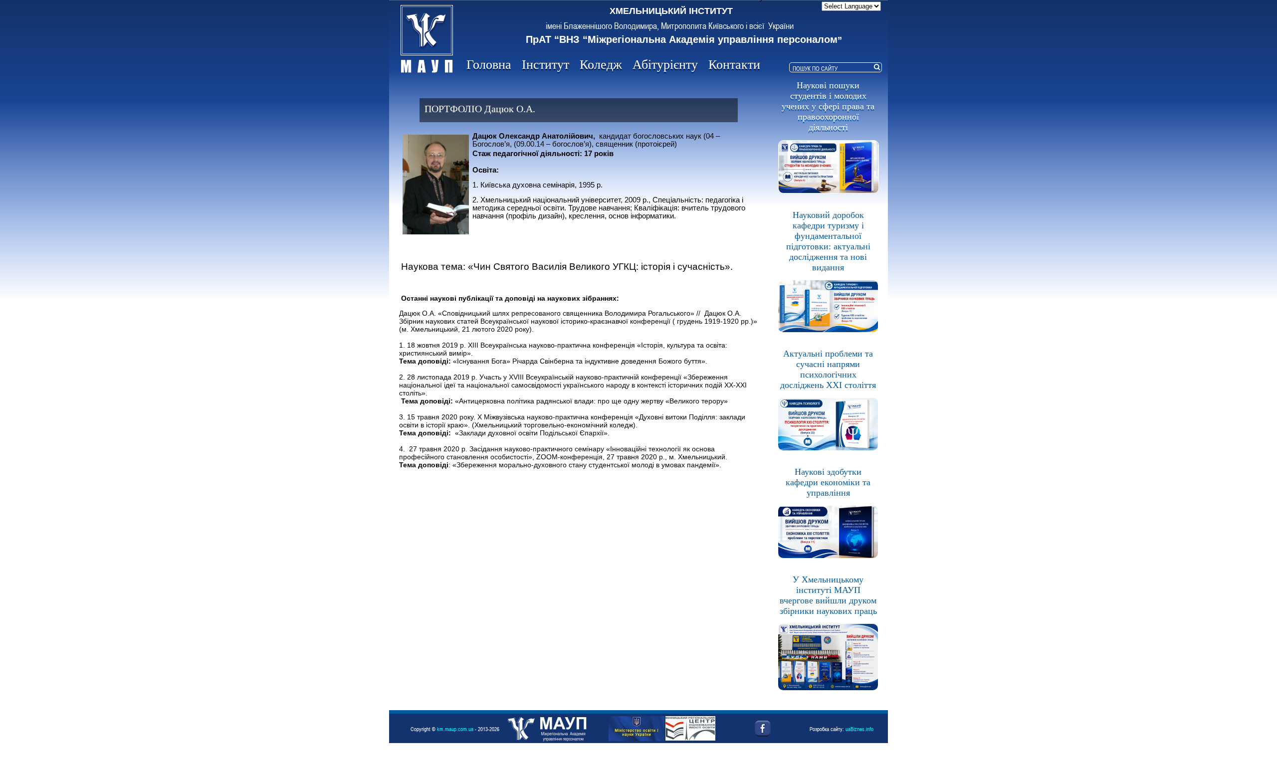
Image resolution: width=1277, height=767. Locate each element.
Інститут (545, 64)
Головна (488, 64)
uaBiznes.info (859, 729)
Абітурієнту (665, 64)
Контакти (734, 64)
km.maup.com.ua (455, 729)
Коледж (601, 64)
